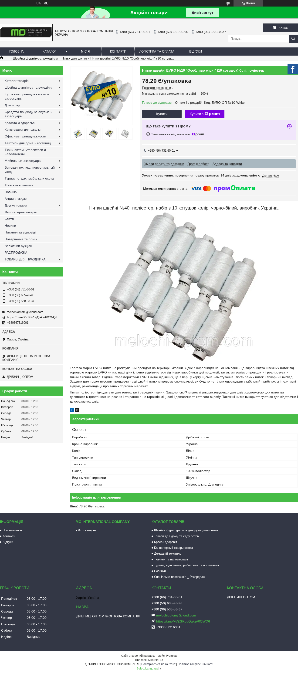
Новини (10, 225)
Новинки (11, 192)
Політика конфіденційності (195, 664)
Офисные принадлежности (25, 136)
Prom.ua (171, 655)
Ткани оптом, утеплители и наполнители (25, 152)
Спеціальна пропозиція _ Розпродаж (179, 577)
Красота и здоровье (20, 123)
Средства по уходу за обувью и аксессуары (28, 114)
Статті (9, 219)
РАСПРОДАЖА (16, 252)
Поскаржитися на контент (158, 664)
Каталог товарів (16, 81)
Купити (161, 114)
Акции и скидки (16, 198)
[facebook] (72, 411)
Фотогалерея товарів (21, 212)
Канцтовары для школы (23, 129)
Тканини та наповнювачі (171, 559)
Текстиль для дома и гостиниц (28, 143)
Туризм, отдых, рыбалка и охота (29, 178)
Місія (85, 51)
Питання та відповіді (20, 232)
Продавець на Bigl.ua (149, 660)
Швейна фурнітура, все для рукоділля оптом (186, 530)
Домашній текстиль (167, 553)
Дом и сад (12, 105)
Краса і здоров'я (165, 542)
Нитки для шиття (74, 58)
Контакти (118, 51)
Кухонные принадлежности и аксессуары (27, 96)
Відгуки (195, 51)
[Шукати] (293, 39)
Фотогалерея (87, 530)
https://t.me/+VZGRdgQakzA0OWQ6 (32, 317)
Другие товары (16, 205)
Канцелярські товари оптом (173, 547)
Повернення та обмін (21, 239)
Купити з (196, 114)
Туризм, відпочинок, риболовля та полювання (186, 565)
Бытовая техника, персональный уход (30, 169)
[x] (77, 411)
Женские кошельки (19, 185)
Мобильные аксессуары (23, 161)
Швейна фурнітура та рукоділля (29, 87)
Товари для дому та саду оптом (176, 536)
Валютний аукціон (18, 246)
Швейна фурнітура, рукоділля (35, 58)
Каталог (49, 51)
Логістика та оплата (156, 51)
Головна (16, 51)
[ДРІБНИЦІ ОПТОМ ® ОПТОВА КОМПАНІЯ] (26, 40)
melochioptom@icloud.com (25, 312)
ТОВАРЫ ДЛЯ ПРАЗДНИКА (25, 259)
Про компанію (12, 530)
